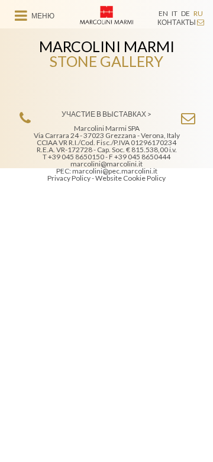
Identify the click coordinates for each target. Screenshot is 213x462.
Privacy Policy (69, 178)
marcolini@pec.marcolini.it (114, 170)
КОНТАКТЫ (177, 22)
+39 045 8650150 (76, 156)
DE (185, 13)
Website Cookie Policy (130, 178)
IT (175, 13)
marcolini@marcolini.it (106, 163)
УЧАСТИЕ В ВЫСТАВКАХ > (106, 114)
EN (163, 13)
